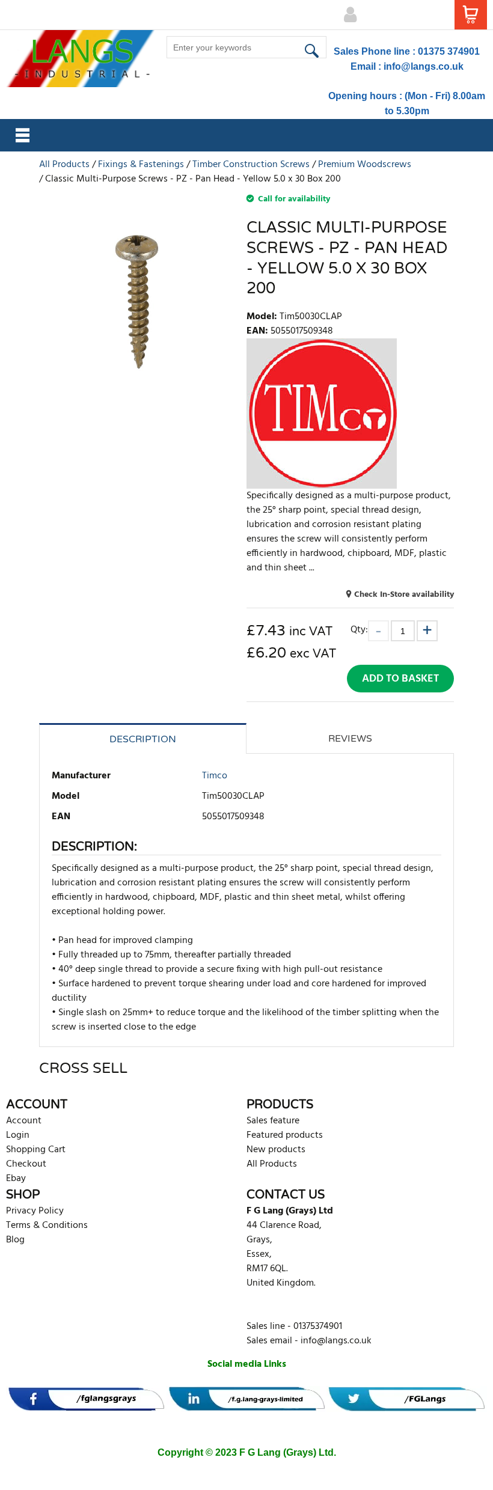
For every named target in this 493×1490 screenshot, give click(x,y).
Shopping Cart (36, 1150)
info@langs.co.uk (424, 66)
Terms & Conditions (47, 1225)
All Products (271, 1164)
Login (17, 1135)
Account (23, 1121)
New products (275, 1150)
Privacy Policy (35, 1211)
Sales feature (272, 1121)
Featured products (284, 1135)
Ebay (16, 1178)
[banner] (86, 1399)
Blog (15, 1240)
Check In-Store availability (404, 595)
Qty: (359, 629)
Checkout (26, 1164)
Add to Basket (400, 679)
